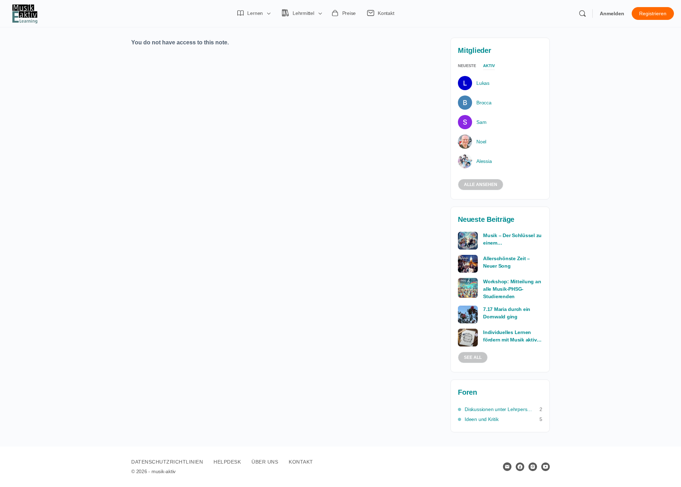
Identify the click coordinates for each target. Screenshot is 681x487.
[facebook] (520, 467)
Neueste (467, 66)
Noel (481, 141)
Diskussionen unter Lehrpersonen (498, 409)
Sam (481, 122)
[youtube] (545, 467)
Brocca (484, 102)
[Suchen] (582, 13)
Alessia (484, 161)
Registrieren (652, 13)
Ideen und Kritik (482, 419)
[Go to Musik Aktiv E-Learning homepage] (25, 12)
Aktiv (489, 66)
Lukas (482, 83)
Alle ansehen (480, 184)
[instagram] (532, 467)
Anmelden (612, 13)
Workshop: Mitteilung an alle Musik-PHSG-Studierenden (512, 289)
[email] (507, 467)
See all (473, 357)
